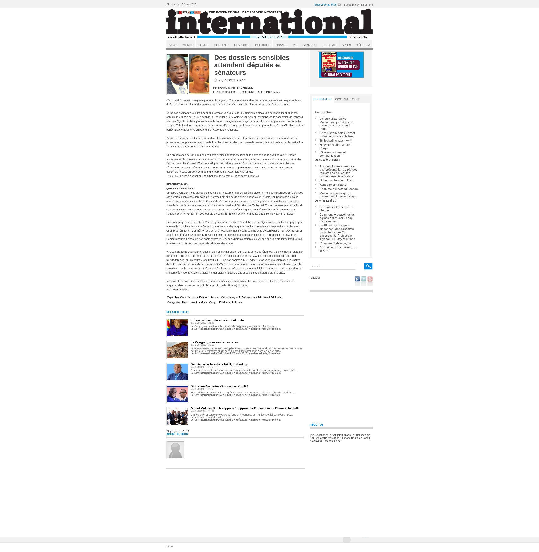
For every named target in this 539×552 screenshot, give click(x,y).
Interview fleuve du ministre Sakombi (217, 320)
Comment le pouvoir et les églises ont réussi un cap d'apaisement (337, 218)
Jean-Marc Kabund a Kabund (191, 297)
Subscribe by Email (355, 4)
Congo (213, 302)
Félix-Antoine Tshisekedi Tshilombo (262, 297)
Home (169, 546)
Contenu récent (347, 99)
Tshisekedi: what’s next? (336, 140)
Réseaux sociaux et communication (333, 154)
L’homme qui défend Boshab (339, 189)
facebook (357, 281)
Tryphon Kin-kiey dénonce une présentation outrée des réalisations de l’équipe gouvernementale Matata (338, 171)
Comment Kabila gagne (335, 243)
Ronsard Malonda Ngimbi (225, 297)
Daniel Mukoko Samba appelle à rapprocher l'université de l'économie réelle (245, 408)
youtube (370, 281)
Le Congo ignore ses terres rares (214, 342)
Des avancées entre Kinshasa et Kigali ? (220, 386)
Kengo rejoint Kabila (333, 184)
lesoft (194, 302)
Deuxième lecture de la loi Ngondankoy (219, 364)
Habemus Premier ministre (337, 180)
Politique (237, 302)
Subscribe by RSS (325, 4)
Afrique (203, 302)
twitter (363, 281)
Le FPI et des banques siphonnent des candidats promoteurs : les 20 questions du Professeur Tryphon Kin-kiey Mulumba (337, 232)
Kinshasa (224, 302)
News (185, 302)
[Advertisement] (235, 501)
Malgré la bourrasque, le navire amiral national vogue (338, 194)
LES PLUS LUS (322, 99)
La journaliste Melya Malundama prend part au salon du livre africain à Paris (337, 123)
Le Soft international (269, 24)
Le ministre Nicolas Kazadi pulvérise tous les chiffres (337, 134)
